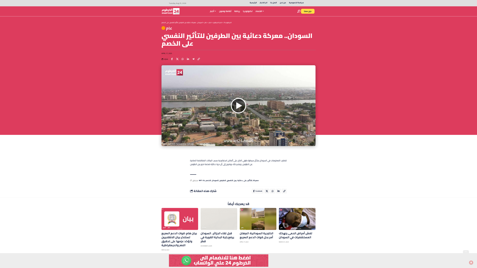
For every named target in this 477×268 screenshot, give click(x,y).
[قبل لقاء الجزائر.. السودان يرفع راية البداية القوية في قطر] (219, 219)
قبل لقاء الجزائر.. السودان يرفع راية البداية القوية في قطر (217, 237)
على (245, 180)
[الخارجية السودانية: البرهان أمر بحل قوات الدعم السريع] (258, 219)
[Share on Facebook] (171, 59)
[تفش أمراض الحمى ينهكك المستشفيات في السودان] (297, 219)
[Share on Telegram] (193, 59)
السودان (215, 180)
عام (169, 28)
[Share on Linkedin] (187, 59)
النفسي (230, 180)
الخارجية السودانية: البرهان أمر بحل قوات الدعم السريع (256, 235)
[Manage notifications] (471, 263)
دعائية (240, 180)
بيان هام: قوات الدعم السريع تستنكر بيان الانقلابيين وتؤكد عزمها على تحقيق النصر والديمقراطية (179, 239)
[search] (298, 11)
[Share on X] (177, 59)
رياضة (204, 227)
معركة (256, 180)
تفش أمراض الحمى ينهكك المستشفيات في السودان (295, 235)
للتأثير (249, 180)
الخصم (208, 180)
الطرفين (222, 180)
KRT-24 (202, 180)
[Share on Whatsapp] (182, 59)
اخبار (164, 227)
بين (235, 180)
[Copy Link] (198, 59)
